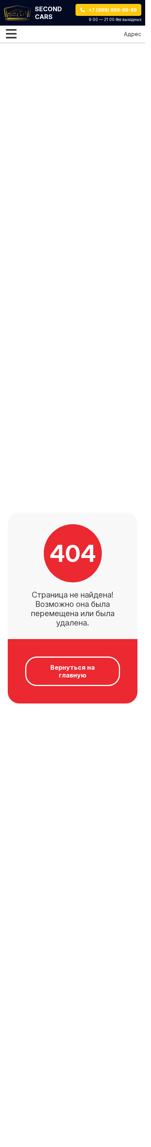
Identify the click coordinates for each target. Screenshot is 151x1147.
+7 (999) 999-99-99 (113, 10)
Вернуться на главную (72, 671)
